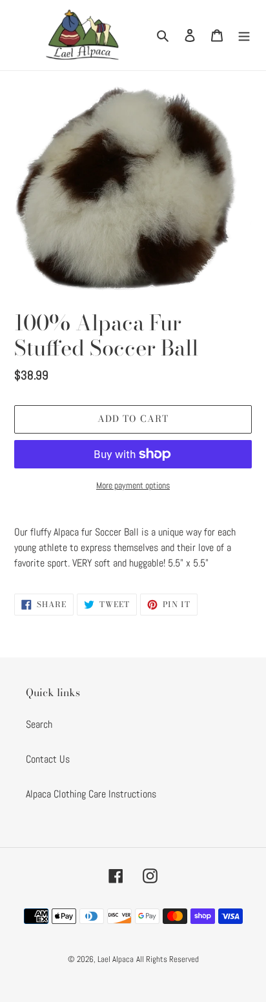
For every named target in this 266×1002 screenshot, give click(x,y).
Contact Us (48, 759)
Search (39, 724)
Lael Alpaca (115, 959)
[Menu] (244, 35)
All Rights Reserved (167, 959)
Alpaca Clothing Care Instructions (91, 794)
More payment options (133, 485)
